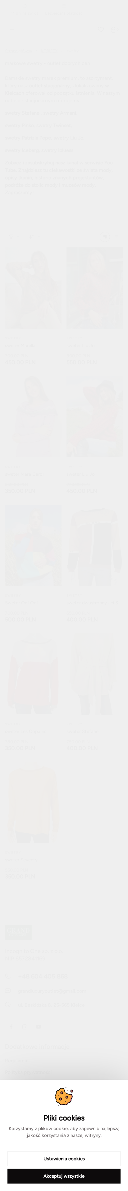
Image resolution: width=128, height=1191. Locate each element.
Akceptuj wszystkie (64, 1176)
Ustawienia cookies (64, 1158)
